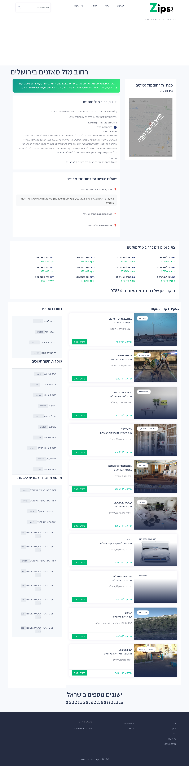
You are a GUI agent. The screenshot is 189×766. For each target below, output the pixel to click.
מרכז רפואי (143, 576)
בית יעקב (48, 405)
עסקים (120, 5)
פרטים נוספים (79, 341)
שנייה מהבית (125, 649)
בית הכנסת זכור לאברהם (120, 465)
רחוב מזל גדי (50, 331)
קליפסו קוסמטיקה (123, 502)
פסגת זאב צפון (45, 395)
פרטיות (131, 728)
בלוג (107, 5)
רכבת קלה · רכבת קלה (43, 511)
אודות (94, 5)
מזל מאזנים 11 (82, 277)
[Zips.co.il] (161, 8)
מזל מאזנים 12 (42, 277)
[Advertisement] (94, 43)
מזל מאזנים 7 (83, 267)
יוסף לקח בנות (46, 416)
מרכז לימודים (143, 392)
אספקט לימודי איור (123, 392)
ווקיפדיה (60, 152)
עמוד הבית (172, 19)
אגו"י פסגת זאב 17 (44, 384)
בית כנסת (142, 318)
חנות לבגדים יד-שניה (146, 649)
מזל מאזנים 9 (163, 277)
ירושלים (163, 19)
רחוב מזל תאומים (48, 352)
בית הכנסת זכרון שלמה (120, 318)
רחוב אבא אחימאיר (48, 342)
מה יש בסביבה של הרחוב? (102, 225)
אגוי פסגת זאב (46, 373)
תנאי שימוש (129, 723)
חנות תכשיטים (144, 355)
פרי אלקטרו (126, 429)
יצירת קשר (78, 5)
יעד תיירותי (143, 612)
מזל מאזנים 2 (123, 257)
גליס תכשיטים (125, 355)
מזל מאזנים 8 (42, 267)
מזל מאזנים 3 (83, 257)
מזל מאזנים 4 (42, 257)
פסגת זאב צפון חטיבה (42, 448)
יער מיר (128, 613)
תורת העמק (47, 458)
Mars (129, 539)
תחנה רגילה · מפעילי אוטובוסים (39, 490)
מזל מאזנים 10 (123, 277)
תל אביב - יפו (71, 162)
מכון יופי (142, 502)
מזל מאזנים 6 (123, 267)
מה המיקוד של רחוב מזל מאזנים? (99, 189)
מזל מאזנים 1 (163, 257)
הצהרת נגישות (170, 743)
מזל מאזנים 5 (163, 267)
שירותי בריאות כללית (121, 576)
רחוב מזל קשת (50, 321)
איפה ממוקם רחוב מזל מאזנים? (100, 214)
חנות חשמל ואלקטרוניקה (147, 428)
